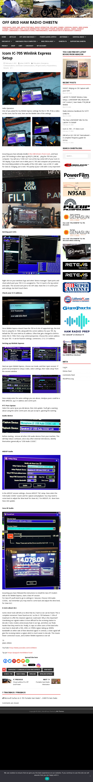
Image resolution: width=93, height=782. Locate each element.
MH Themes (60, 711)
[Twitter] (10, 661)
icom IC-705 (8, 674)
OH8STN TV (63, 41)
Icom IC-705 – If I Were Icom (73, 129)
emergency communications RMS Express (24, 670)
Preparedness (52, 66)
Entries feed (67, 371)
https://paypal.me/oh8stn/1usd (19, 653)
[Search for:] (76, 156)
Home (4, 37)
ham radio (48, 670)
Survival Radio (78, 37)
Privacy (5, 46)
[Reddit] (19, 661)
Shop (13, 46)
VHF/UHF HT (6, 41)
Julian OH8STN (25, 63)
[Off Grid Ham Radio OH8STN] (46, 16)
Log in (65, 367)
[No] (90, 776)
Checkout (29, 46)
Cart (20, 46)
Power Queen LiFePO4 (48, 37)
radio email (20, 674)
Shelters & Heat (47, 41)
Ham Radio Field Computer (26, 41)
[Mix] (23, 661)
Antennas (63, 37)
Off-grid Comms (40, 66)
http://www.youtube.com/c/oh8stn (23, 648)
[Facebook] (5, 661)
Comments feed (69, 375)
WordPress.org (68, 379)
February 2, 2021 (11, 63)
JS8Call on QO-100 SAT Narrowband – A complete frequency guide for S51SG (77, 137)
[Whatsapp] (27, 661)
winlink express (46, 674)
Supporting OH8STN (78, 41)
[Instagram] (38, 666)
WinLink (6, 68)
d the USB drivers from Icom (39, 154)
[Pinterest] (14, 661)
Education (36, 63)
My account (41, 46)
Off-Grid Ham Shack (26, 37)
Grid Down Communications (25, 66)
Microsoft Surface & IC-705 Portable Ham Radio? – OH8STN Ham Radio (30, 698)
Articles (12, 37)
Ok (47, 779)
